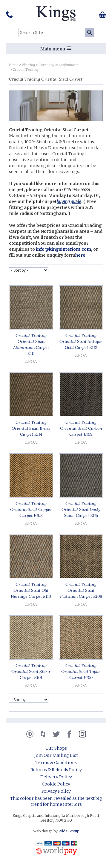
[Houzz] (43, 734)
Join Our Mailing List (56, 755)
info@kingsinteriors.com (63, 249)
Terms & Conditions (56, 762)
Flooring (28, 64)
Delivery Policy (56, 777)
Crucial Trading (26, 69)
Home (14, 64)
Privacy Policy (56, 791)
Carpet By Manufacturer (58, 64)
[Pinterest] (29, 734)
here (80, 255)
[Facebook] (69, 734)
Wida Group (69, 831)
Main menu (52, 49)
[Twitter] (56, 734)
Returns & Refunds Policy (56, 769)
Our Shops (56, 748)
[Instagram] (82, 734)
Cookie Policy (56, 784)
